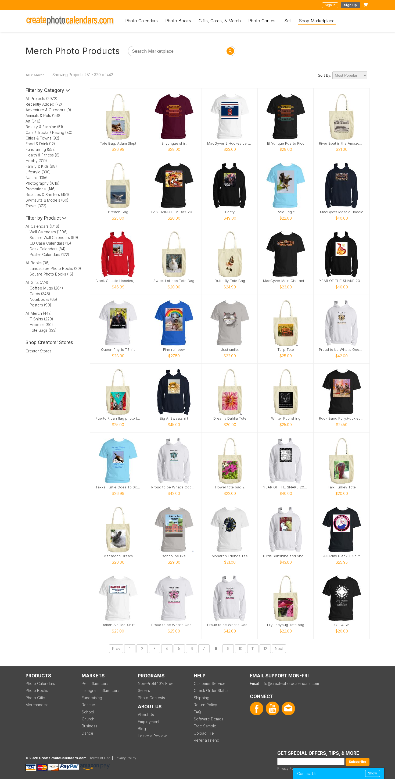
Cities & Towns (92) (42, 138)
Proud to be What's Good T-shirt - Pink (173, 625)
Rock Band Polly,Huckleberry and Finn (341, 418)
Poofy (230, 212)
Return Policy (205, 704)
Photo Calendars (141, 20)
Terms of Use (99, 758)
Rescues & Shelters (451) (47, 194)
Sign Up (350, 5)
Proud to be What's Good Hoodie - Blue (173, 487)
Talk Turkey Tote (342, 487)
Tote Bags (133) (43, 330)
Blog (142, 728)
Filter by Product (44, 218)
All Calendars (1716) (42, 226)
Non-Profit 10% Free (156, 683)
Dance (87, 733)
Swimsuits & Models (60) (47, 200)
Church (88, 719)
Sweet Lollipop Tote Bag (173, 281)
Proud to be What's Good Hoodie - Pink (229, 625)
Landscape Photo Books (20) (55, 268)
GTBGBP (341, 625)
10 (240, 648)
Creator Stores (39, 351)
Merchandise (37, 704)
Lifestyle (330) (38, 172)
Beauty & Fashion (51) (44, 126)
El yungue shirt (173, 143)
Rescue (88, 704)
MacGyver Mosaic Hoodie (341, 212)
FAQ (197, 712)
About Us (146, 714)
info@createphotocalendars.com (290, 683)
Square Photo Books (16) (51, 274)
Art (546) (33, 121)
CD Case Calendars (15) (50, 243)
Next (279, 648)
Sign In (330, 5)
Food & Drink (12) (40, 143)
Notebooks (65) (43, 299)
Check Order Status (211, 690)
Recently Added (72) (44, 104)
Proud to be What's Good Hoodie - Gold (341, 350)
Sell (287, 20)
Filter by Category (46, 90)
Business (89, 726)
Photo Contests (151, 697)
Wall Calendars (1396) (49, 232)
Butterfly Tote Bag (230, 281)
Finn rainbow (174, 350)
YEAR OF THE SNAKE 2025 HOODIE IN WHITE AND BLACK (285, 487)
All (28, 75)
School (88, 712)
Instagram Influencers (100, 690)
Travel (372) (36, 205)
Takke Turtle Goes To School (118, 487)
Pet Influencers (95, 683)
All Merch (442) (39, 313)
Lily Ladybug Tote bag (285, 625)
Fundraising (92, 697)
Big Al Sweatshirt (174, 418)
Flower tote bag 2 (230, 487)
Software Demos (208, 719)
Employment (148, 721)
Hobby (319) (36, 160)
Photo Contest (262, 20)
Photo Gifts (35, 697)
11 (253, 648)
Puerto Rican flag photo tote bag (118, 418)
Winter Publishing (285, 418)
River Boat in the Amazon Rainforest (341, 143)
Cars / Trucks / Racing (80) (49, 132)
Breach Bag (118, 212)
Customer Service (209, 683)
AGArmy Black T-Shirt (341, 556)
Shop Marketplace (317, 20)
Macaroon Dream (118, 556)
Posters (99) (40, 305)
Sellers (144, 690)
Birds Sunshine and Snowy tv (285, 556)
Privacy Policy (288, 768)
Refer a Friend (206, 740)
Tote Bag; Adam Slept (118, 143)
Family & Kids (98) (41, 166)
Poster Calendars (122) (49, 254)
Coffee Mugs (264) (46, 288)
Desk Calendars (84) (48, 248)
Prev (116, 648)
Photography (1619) (43, 183)
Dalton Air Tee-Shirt (118, 625)
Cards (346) (40, 293)
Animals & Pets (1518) (44, 115)
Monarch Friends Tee (230, 556)
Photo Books (178, 20)
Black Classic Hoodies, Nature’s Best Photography (118, 281)
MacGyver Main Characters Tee (285, 281)
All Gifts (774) (37, 282)
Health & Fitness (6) (43, 155)
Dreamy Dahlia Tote (229, 418)
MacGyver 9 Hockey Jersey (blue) (229, 143)
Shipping (201, 697)
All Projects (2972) (42, 98)
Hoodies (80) (41, 324)
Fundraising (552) (41, 149)
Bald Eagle (286, 212)
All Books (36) (38, 262)
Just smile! (230, 350)
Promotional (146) (41, 189)
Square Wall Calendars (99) (54, 237)
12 (265, 648)
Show (372, 773)
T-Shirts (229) (41, 319)
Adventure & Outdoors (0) (48, 110)
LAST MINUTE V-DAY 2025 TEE (173, 212)
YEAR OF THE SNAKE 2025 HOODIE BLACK (341, 281)
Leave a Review (152, 736)
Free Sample (205, 726)
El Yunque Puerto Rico (285, 143)
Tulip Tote (285, 350)
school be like (174, 556)
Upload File (204, 733)
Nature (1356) (37, 177)
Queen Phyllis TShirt (118, 350)
